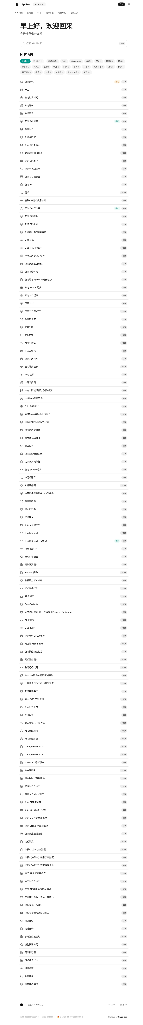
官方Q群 (123, 1004)
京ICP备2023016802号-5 (30, 1017)
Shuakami (122, 1017)
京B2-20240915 (48, 1017)
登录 (121, 4)
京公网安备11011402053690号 (71, 1017)
